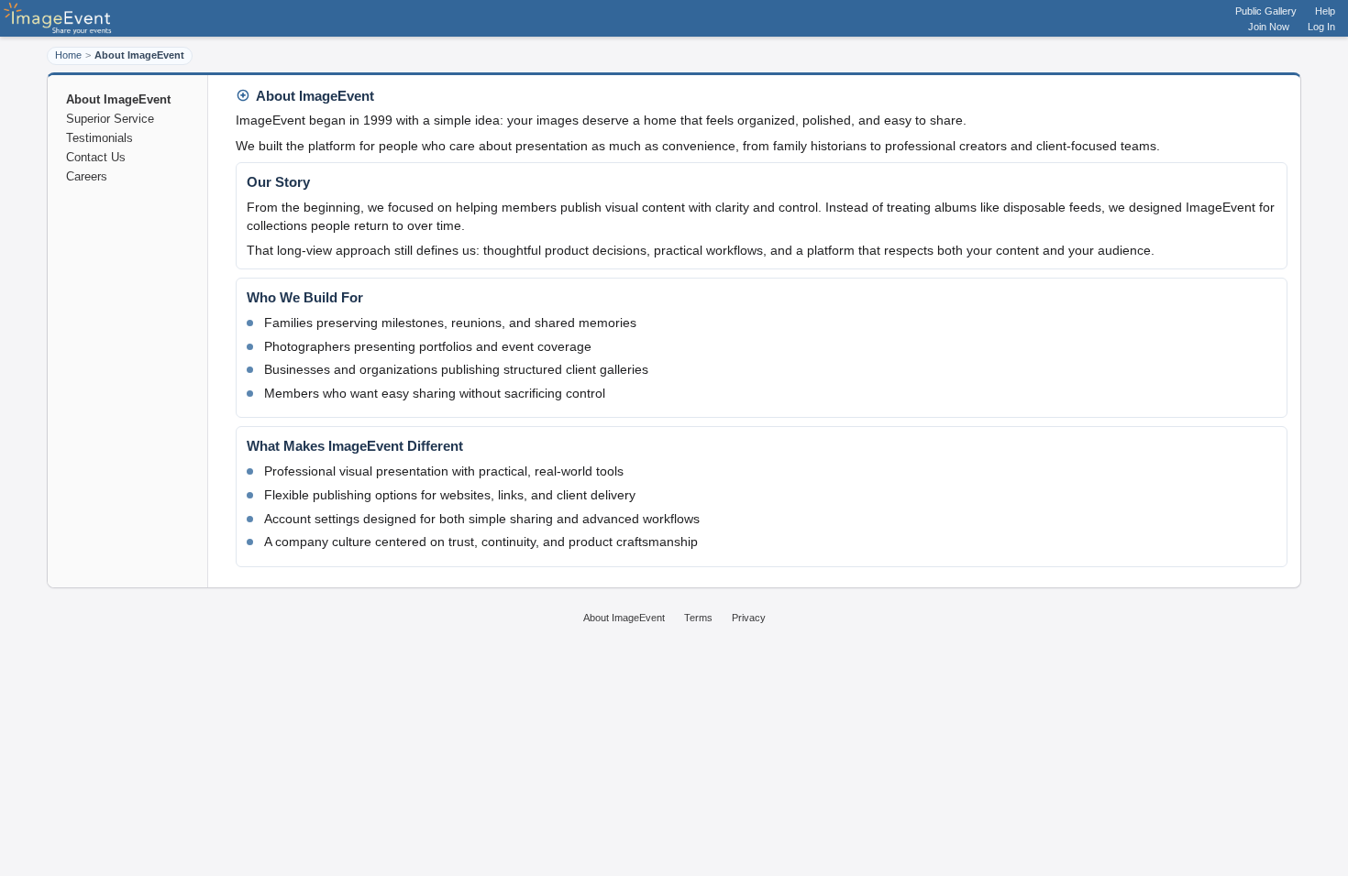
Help (1325, 10)
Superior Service (110, 119)
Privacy (749, 617)
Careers (86, 176)
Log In (1321, 26)
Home (68, 54)
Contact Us (96, 157)
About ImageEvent (624, 617)
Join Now (1268, 26)
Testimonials (99, 138)
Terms (698, 617)
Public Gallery (1266, 10)
